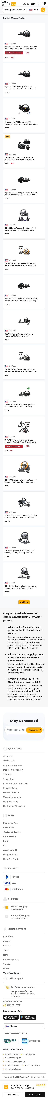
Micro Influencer (11, 792)
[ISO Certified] (29, 1040)
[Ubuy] (12, 4)
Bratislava (8, 936)
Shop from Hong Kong (15, 1061)
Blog (5, 841)
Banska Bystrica (11, 959)
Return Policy (9, 836)
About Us (7, 756)
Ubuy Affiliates (10, 854)
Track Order (9, 779)
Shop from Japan (13, 1058)
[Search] (43, 9)
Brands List (8, 827)
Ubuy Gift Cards (11, 859)
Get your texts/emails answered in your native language (22, 993)
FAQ (5, 845)
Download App (10, 823)
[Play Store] (28, 1018)
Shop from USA (12, 1054)
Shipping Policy (10, 788)
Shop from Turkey (13, 1069)
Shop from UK (29, 1054)
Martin (6, 968)
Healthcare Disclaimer (14, 806)
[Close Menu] (3, 5)
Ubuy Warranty (10, 801)
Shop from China (32, 1065)
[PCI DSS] (9, 1041)
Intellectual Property (13, 770)
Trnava (6, 964)
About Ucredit (10, 850)
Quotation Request (12, 765)
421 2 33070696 (14, 1005)
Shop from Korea (12, 1065)
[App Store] (11, 1018)
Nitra (5, 955)
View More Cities (11, 973)
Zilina (5, 950)
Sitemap (7, 774)
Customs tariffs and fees (15, 783)
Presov (6, 945)
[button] (26, 4)
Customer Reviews (12, 832)
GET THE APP (35, 1094)
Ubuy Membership (12, 797)
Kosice (6, 941)
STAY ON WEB (13, 1094)
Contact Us (8, 760)
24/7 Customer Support (23, 987)
